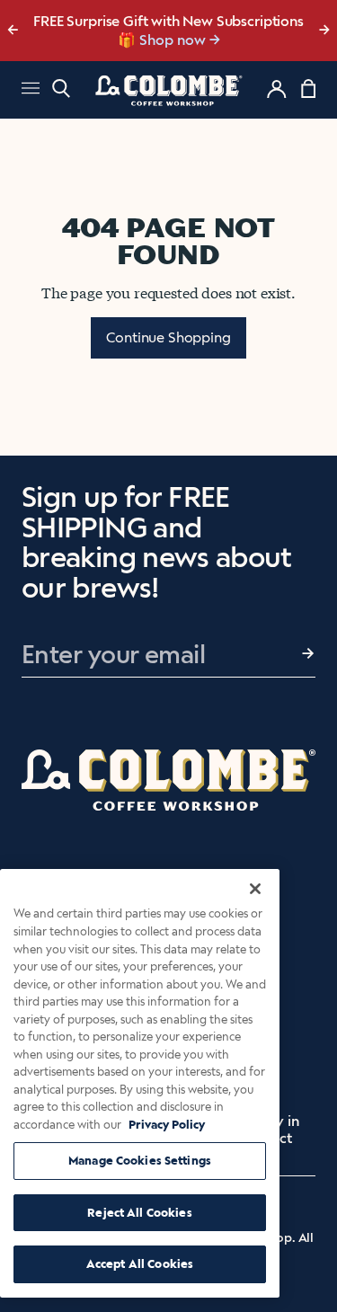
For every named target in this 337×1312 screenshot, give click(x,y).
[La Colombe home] (169, 89)
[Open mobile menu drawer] (31, 90)
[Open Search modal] (61, 88)
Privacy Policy (167, 1124)
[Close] (255, 889)
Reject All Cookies (139, 1212)
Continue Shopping (168, 337)
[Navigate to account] (277, 89)
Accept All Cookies (139, 1264)
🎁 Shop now (162, 40)
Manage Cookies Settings (139, 1160)
